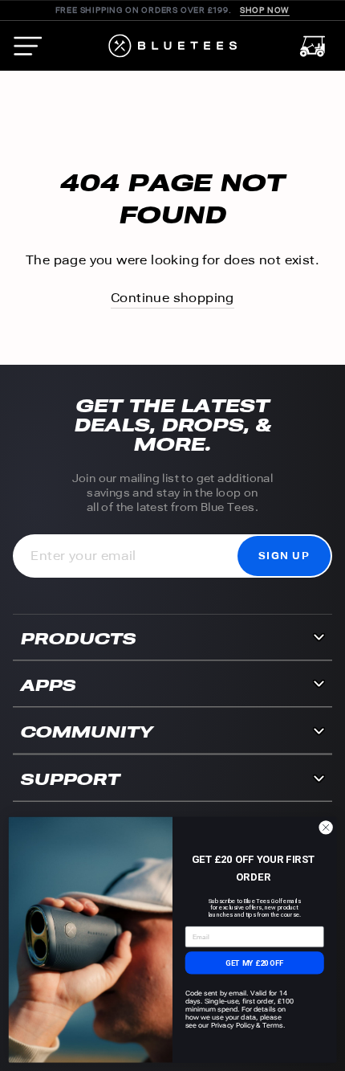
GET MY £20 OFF (254, 962)
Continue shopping (172, 297)
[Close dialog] (326, 827)
